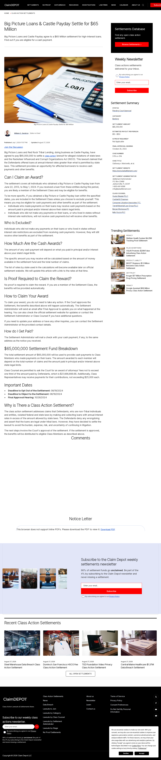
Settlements (33, 5)
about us (136, 5)
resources (73, 5)
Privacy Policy (124, 77)
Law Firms (103, 5)
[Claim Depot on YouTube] (155, 709)
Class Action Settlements (23, 13)
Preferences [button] (142, 748)
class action (50, 156)
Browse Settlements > (132, 44)
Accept (141, 753)
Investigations (88, 5)
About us (90, 696)
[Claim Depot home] (12, 5)
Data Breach (48, 705)
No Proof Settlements (52, 732)
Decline (126, 753)
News (113, 5)
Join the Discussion (13, 147)
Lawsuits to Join (49, 709)
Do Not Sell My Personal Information (120, 710)
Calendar (124, 5)
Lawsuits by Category (52, 713)
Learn (88, 705)
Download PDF (108, 529)
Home (6, 13)
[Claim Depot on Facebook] (155, 703)
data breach (59, 5)
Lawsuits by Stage (50, 728)
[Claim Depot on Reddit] (155, 715)
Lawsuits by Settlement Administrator (52, 722)
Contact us (90, 709)
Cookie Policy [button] (136, 746)
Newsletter (90, 700)
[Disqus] (80, 476)
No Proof (47, 5)
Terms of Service (117, 696)
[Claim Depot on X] (155, 696)
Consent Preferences (119, 705)
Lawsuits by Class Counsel (54, 717)
